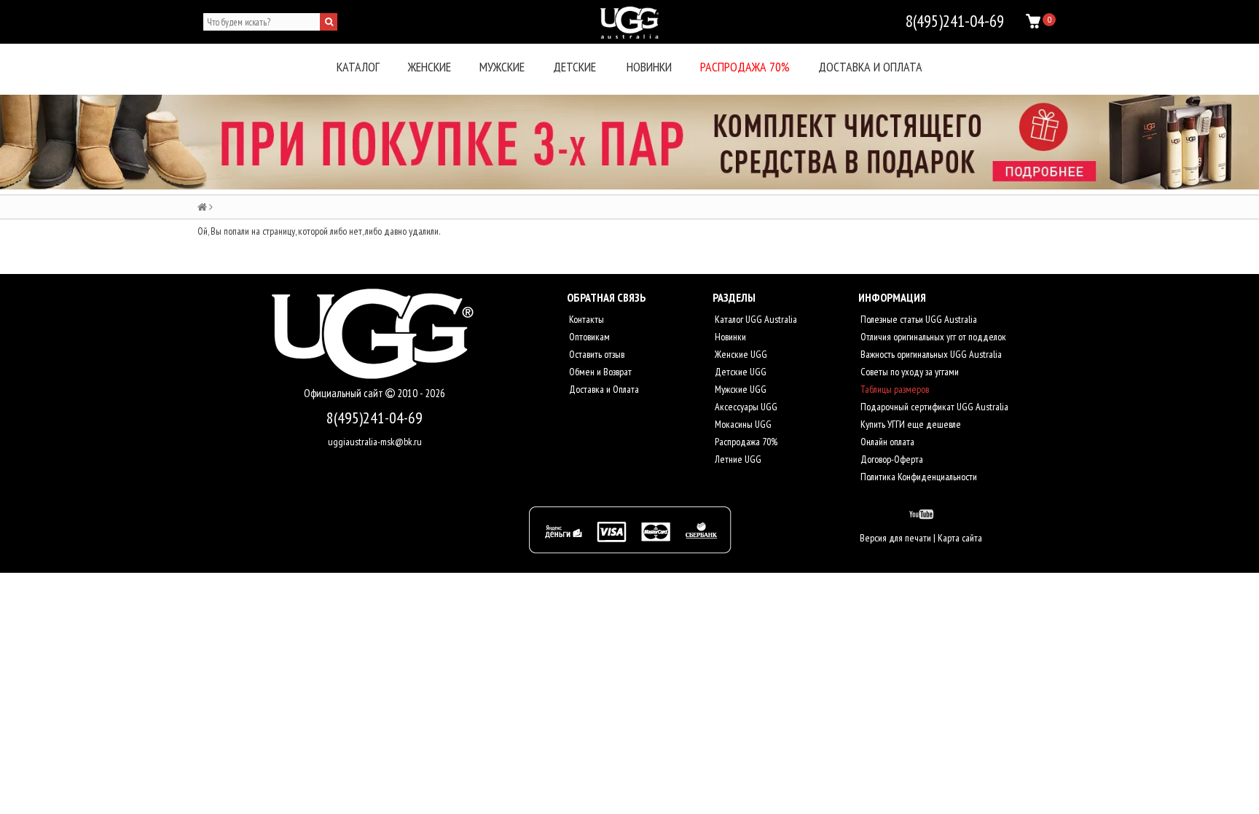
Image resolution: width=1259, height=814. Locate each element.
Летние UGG (737, 459)
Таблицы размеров (893, 389)
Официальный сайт (344, 393)
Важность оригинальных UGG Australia (930, 354)
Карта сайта (960, 537)
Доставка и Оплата (603, 389)
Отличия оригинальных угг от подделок (932, 336)
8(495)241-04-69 (374, 417)
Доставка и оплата (870, 66)
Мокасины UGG (742, 424)
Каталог (358, 66)
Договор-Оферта (890, 459)
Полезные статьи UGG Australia (917, 319)
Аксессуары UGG (745, 406)
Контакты (585, 319)
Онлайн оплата (886, 441)
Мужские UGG (739, 389)
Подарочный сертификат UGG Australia (933, 406)
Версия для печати (895, 537)
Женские (429, 66)
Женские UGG (740, 354)
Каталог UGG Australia (755, 319)
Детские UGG (739, 371)
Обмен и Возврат (599, 371)
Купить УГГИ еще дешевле (909, 424)
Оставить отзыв (595, 354)
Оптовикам (588, 336)
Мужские (502, 66)
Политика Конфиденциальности (917, 476)
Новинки (649, 66)
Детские (574, 66)
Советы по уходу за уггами (908, 371)
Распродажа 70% (745, 66)
